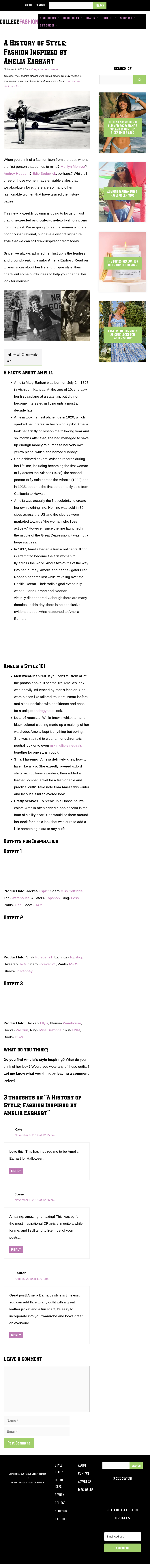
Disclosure (85, 1489)
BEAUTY (59, 1494)
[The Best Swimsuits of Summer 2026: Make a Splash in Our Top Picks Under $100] (122, 149)
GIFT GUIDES (62, 1519)
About (28, 5)
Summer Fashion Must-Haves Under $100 (122, 193)
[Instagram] (128, 5)
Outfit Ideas (71, 18)
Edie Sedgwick (44, 173)
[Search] (99, 5)
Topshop (53, 898)
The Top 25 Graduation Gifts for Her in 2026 (122, 263)
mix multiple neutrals (66, 745)
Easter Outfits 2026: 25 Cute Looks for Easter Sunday (122, 334)
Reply (16, 1170)
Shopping (126, 18)
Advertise (84, 1481)
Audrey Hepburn (17, 173)
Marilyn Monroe (73, 166)
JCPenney (24, 971)
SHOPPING (61, 1511)
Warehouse (21, 898)
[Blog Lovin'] (145, 5)
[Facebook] (111, 5)
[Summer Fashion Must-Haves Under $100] (122, 219)
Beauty (90, 18)
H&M (38, 905)
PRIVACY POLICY (18, 1482)
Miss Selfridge (72, 891)
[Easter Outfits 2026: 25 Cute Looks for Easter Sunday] (122, 358)
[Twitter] (120, 5)
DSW (19, 1037)
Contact (40, 5)
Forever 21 (43, 957)
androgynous (44, 711)
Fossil (75, 898)
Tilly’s (44, 1023)
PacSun (22, 1030)
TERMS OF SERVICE (35, 1482)
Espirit (43, 891)
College (108, 18)
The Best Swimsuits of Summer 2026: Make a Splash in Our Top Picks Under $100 (122, 127)
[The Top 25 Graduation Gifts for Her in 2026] (122, 289)
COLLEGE (60, 1502)
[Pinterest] (136, 5)
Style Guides (48, 18)
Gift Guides (47, 25)
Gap (18, 905)
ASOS (73, 964)
